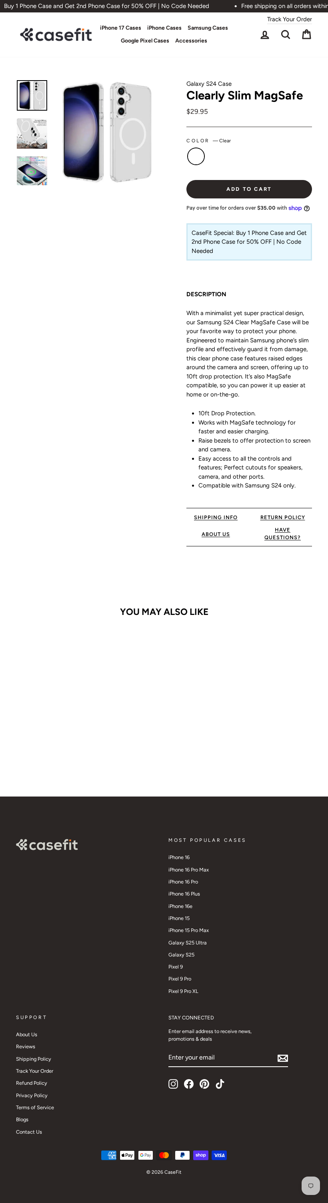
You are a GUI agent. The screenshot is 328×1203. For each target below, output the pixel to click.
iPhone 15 (179, 918)
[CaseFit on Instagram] (173, 1084)
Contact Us (29, 1132)
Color (208, 141)
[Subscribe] (283, 1058)
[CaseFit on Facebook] (189, 1084)
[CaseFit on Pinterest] (204, 1084)
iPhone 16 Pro (183, 882)
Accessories (191, 40)
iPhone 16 (179, 857)
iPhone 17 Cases (120, 27)
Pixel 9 (175, 967)
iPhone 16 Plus (184, 894)
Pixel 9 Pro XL (183, 991)
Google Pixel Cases (145, 40)
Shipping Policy (33, 1059)
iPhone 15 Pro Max (188, 930)
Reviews (25, 1046)
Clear (196, 156)
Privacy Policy (32, 1095)
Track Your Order (289, 19)
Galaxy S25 (181, 955)
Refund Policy (31, 1083)
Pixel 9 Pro (179, 979)
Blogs (22, 1119)
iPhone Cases (164, 27)
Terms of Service (35, 1107)
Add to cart (49, 746)
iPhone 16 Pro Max (188, 870)
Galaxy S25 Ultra (187, 943)
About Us (26, 1034)
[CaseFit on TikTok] (220, 1084)
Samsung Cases (208, 27)
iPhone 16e (180, 906)
